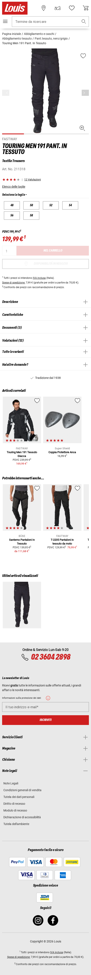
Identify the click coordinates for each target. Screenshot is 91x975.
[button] (83, 21)
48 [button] (11, 205)
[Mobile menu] (5, 21)
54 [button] (70, 205)
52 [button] (50, 205)
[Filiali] (43, 8)
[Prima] (85, 93)
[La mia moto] (57, 8)
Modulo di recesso (15, 810)
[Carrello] (86, 8)
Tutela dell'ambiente (16, 824)
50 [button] (31, 205)
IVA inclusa (39, 277)
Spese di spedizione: (13, 282)
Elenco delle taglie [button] (13, 186)
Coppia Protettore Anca (62, 452)
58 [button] (31, 215)
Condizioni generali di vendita (22, 790)
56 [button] (11, 215)
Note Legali (10, 783)
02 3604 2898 (50, 657)
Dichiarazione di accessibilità (22, 817)
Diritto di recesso (14, 803)
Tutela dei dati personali (18, 797)
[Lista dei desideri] (72, 8)
